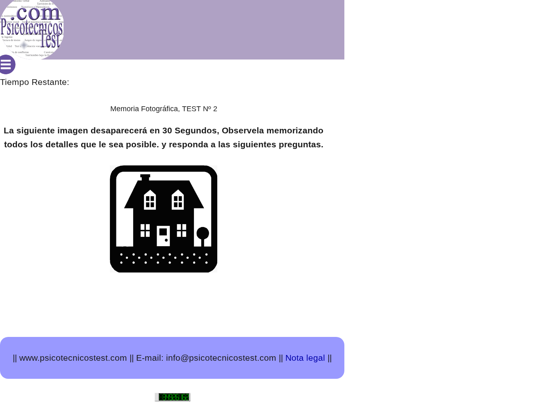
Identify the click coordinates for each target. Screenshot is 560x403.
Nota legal (305, 357)
